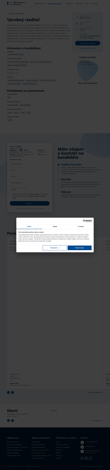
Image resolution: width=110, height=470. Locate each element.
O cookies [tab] (81, 226)
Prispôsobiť (53, 248)
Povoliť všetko (79, 248)
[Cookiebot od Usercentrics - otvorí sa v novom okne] (84, 221)
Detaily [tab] (55, 226)
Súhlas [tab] (29, 226)
